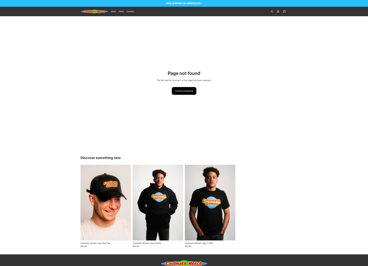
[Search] (272, 11)
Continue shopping (184, 91)
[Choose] (178, 236)
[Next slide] (126, 203)
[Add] (126, 236)
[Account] (278, 11)
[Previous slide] (84, 203)
